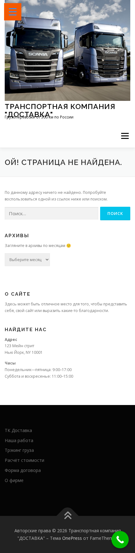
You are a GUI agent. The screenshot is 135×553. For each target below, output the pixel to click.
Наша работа (19, 440)
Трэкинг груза (19, 450)
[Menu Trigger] (12, 11)
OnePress (72, 538)
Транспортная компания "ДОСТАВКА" (60, 110)
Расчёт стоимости (24, 460)
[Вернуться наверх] (68, 516)
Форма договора (23, 470)
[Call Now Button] (120, 539)
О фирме (14, 480)
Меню (124, 136)
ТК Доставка (18, 430)
